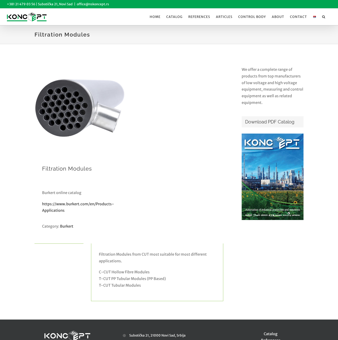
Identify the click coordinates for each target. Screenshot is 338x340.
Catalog (271, 333)
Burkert (66, 226)
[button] (323, 16)
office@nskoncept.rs (93, 4)
